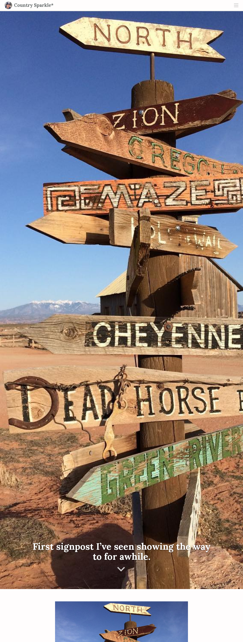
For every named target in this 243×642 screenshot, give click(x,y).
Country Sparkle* (34, 5)
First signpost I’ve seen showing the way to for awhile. (122, 551)
